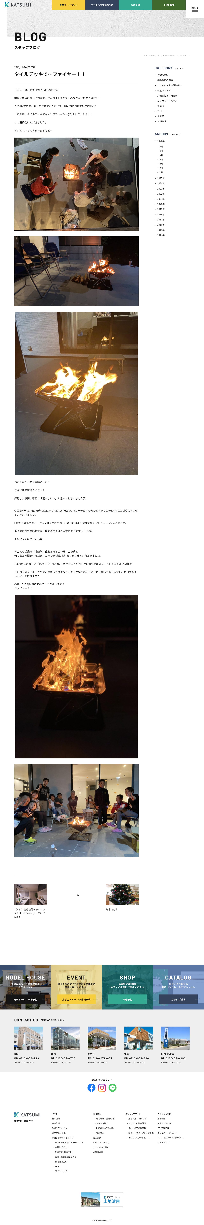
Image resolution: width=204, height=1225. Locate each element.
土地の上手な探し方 (137, 1118)
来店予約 (135, 5)
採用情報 (100, 1132)
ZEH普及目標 (163, 1128)
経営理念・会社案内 (105, 1118)
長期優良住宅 (61, 1161)
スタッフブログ (164, 1123)
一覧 (76, 895)
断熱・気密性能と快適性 (65, 1156)
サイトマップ (163, 1142)
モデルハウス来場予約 (102, 5)
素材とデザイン (62, 1147)
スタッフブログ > (157, 55)
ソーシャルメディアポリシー (170, 1137)
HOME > (147, 55)
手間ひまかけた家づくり (62, 1137)
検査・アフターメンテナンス (141, 1132)
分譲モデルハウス (60, 1128)
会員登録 (56, 1123)
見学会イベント (68, 5)
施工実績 (97, 1137)
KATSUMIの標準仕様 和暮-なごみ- (69, 1142)
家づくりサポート (133, 1113)
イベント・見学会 (101, 1142)
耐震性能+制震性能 (63, 1152)
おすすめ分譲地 (59, 1132)
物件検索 (56, 1118)
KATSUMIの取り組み (105, 1128)
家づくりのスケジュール (139, 1137)
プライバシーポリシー (167, 1132)
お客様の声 (98, 1152)
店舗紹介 (161, 1118)
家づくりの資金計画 (137, 1123)
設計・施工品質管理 (137, 1128)
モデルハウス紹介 (101, 1147)
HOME (54, 1113)
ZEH (57, 1166)
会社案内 (97, 1113)
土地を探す (169, 5)
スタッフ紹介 (102, 1123)
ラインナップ (61, 1171)
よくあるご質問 (164, 1113)
